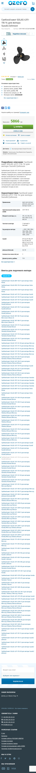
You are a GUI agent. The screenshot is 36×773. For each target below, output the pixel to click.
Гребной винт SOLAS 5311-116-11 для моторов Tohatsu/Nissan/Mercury (15, 430)
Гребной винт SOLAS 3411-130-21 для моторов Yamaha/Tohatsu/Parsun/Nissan (15, 374)
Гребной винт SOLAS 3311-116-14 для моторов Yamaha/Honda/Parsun (15, 462)
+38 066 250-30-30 (8, 720)
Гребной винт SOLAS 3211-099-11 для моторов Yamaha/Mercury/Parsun (15, 513)
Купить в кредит (25, 135)
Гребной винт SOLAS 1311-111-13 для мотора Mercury (17, 346)
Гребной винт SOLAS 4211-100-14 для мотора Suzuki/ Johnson (17, 647)
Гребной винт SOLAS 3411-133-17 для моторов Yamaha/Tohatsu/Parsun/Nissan (15, 369)
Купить (19, 126)
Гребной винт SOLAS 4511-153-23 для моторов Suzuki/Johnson (15, 303)
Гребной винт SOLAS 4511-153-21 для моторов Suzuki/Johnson (15, 312)
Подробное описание (19, 34)
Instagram (19, 758)
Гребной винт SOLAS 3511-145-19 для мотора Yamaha (17, 378)
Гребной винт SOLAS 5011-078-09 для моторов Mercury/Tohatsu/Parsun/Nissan (15, 611)
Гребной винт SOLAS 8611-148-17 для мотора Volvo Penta (17, 282)
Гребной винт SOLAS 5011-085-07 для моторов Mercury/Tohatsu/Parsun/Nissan (15, 616)
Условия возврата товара (9, 744)
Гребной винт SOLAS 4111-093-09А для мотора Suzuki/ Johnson (15, 563)
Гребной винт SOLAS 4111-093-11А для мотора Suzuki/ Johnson (15, 558)
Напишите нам (24, 112)
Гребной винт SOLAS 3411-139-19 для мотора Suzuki (17, 366)
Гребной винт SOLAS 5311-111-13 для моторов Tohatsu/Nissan (15, 421)
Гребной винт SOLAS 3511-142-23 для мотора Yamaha (17, 380)
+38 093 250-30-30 (8, 722)
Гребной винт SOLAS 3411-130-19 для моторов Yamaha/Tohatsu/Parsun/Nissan (15, 358)
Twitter (5, 758)
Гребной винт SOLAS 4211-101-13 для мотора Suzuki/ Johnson (17, 634)
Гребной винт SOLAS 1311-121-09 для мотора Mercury (17, 343)
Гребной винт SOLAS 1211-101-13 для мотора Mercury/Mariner (15, 485)
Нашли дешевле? (10, 141)
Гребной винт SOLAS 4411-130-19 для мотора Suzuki (17, 297)
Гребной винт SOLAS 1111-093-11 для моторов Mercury (15, 549)
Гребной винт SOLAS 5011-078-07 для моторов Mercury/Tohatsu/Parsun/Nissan (15, 602)
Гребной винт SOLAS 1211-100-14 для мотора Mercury (17, 489)
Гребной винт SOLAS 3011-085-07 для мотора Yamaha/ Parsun (15, 583)
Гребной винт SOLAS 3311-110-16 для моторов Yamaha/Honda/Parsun (15, 335)
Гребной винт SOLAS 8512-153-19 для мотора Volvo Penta (17, 286)
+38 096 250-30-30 (8, 717)
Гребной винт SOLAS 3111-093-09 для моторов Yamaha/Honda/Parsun (15, 398)
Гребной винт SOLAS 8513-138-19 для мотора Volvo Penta (17, 290)
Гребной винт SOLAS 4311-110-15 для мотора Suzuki (17, 443)
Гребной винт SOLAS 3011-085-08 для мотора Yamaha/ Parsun (15, 588)
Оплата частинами (11, 135)
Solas (33, 79)
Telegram (14, 758)
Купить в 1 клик (18, 131)
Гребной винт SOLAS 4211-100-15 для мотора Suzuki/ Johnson (17, 629)
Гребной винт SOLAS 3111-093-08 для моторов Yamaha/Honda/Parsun (15, 567)
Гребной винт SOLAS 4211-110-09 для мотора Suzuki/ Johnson (17, 652)
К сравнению (23, 141)
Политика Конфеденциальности (11, 749)
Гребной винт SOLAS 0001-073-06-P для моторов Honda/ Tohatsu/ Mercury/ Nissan (16, 592)
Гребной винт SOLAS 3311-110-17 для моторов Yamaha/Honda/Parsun (15, 339)
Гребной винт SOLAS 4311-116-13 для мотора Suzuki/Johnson (15, 453)
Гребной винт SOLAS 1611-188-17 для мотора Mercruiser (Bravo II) (15, 321)
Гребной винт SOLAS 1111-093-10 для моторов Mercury (15, 540)
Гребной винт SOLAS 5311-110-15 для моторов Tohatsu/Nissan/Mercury (15, 434)
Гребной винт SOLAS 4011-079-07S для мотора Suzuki (17, 599)
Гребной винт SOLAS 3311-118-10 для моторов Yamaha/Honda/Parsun (15, 467)
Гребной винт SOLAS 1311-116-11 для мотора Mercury (17, 354)
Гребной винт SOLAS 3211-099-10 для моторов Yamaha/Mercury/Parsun (15, 509)
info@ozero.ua (7, 725)
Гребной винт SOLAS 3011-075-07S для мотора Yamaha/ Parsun (15, 579)
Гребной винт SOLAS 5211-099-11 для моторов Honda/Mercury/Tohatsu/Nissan (15, 526)
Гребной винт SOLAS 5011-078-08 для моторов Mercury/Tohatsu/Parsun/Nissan (15, 607)
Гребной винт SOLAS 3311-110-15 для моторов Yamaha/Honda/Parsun (15, 471)
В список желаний (11, 143)
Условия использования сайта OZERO (13, 746)
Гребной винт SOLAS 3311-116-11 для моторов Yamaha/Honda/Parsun (15, 480)
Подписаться (18, 681)
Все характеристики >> (11, 98)
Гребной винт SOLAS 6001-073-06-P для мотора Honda (16, 572)
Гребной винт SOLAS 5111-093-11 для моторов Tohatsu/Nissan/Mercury (15, 416)
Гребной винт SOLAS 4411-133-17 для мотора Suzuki (17, 294)
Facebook (1, 758)
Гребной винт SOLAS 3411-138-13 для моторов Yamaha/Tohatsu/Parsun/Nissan (15, 362)
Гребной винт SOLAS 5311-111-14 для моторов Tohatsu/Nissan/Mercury (15, 439)
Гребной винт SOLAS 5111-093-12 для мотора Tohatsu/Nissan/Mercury (15, 499)
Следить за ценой (26, 143)
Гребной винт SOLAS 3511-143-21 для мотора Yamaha (17, 386)
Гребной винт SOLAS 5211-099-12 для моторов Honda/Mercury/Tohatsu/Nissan (15, 536)
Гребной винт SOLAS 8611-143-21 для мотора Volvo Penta (17, 389)
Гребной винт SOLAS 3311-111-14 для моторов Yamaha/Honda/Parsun (15, 330)
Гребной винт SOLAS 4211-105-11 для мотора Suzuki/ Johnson (17, 643)
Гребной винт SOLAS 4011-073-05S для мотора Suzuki (18, 596)
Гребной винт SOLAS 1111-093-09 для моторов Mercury (15, 545)
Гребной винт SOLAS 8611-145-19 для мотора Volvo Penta (17, 394)
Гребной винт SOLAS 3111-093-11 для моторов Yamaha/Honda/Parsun (15, 407)
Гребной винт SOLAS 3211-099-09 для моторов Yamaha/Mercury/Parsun (15, 504)
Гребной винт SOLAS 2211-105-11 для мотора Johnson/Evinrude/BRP (15, 495)
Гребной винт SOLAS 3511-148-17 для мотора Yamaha (17, 383)
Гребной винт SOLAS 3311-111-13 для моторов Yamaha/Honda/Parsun (15, 326)
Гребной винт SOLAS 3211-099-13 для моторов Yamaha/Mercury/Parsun (15, 522)
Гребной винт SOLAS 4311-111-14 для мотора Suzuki (17, 445)
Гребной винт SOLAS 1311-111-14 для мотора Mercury (17, 349)
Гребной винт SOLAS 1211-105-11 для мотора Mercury (17, 491)
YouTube (10, 758)
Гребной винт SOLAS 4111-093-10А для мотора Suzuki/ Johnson (15, 554)
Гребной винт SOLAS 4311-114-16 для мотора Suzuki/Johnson (15, 449)
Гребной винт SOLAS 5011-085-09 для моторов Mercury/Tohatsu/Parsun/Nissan (15, 625)
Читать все (21, 77)
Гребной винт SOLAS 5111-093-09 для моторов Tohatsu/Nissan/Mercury (15, 412)
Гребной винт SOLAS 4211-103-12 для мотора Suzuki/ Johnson (17, 638)
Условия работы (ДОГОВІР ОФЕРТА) (12, 738)
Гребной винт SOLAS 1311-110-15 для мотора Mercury (17, 351)
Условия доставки (7, 741)
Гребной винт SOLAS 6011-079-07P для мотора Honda (18, 575)
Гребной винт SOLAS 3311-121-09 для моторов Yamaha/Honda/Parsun (15, 476)
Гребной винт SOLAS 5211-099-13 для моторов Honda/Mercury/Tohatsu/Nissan (15, 531)
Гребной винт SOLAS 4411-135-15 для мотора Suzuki (17, 300)
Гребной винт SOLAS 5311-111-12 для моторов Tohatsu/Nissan (15, 425)
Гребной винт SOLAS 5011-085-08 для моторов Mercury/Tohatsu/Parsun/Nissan (16, 620)
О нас (3, 733)
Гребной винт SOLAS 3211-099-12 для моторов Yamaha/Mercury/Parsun (15, 518)
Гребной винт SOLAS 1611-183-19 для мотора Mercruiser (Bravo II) (15, 317)
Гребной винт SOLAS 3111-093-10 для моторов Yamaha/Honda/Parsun (15, 403)
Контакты (4, 736)
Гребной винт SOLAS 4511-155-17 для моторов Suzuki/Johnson (15, 308)
